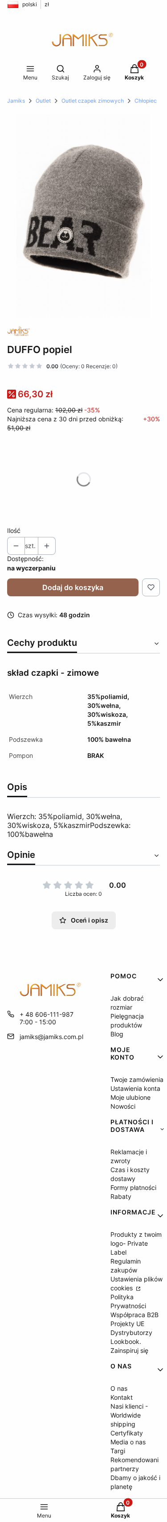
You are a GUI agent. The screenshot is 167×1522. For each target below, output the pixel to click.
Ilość (13, 530)
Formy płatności (133, 1187)
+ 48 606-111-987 (46, 1014)
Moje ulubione (130, 1097)
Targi (117, 1451)
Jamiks (16, 100)
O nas (118, 1388)
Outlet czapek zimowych (92, 100)
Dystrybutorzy (131, 1332)
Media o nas (128, 1442)
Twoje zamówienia (136, 1079)
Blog (116, 1034)
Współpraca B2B (134, 1314)
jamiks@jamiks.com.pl (51, 1036)
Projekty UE (127, 1323)
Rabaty (120, 1196)
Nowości (122, 1106)
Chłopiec (145, 100)
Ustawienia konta (135, 1088)
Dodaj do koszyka (72, 587)
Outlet (43, 100)
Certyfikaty (126, 1433)
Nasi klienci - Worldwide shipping (129, 1415)
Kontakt (121, 1397)
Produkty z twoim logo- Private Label (136, 1243)
